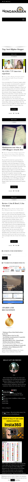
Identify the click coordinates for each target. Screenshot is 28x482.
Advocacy (5, 76)
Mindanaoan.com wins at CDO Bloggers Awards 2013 (12, 148)
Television (7, 79)
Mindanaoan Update (10, 78)
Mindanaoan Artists (9, 155)
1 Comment (14, 122)
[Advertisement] (14, 34)
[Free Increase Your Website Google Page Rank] (17, 393)
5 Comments (14, 199)
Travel (22, 210)
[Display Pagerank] (6, 391)
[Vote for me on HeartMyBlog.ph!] (12, 414)
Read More (14, 109)
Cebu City (13, 208)
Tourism (18, 210)
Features (22, 76)
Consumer (18, 208)
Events (10, 154)
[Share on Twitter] (15, 113)
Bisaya (9, 76)
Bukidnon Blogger (6, 412)
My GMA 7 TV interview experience (11, 72)
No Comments (14, 56)
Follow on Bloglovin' (6, 408)
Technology (4, 157)
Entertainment (17, 76)
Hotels (3, 210)
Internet (3, 78)
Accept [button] (12, 480)
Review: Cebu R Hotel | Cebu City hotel (13, 204)
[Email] (18, 113)
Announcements (11, 152)
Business (9, 208)
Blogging (12, 76)
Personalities (20, 78)
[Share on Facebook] (13, 113)
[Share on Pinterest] (17, 113)
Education (6, 154)
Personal (15, 78)
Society (3, 79)
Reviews (15, 210)
